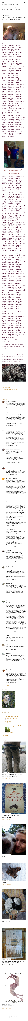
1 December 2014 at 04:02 (11, 525)
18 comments (8, 923)
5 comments (7, 778)
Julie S (7, 644)
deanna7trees (9, 401)
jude (7, 412)
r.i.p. (3, 856)
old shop (16, 9)
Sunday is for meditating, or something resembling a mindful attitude (13, 962)
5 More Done (9, 732)
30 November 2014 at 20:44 (11, 425)
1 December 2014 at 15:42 (11, 563)
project (12, 389)
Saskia (7, 600)
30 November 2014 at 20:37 (11, 408)
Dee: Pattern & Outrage (12, 716)
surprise (15, 389)
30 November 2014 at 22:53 (11, 445)
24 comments (8, 858)
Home (3, 9)
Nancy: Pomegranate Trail (13, 726)
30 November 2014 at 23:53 (11, 474)
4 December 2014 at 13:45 (11, 682)
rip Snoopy (6, 921)
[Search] (25, 2)
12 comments (8, 1008)
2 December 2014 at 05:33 (11, 640)
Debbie (8, 583)
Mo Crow (8, 566)
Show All (5, 735)
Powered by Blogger (15, 1016)
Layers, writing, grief (11, 718)
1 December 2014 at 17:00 (11, 579)
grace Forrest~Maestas (11, 449)
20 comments (8, 819)
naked (4, 882)
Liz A (7, 468)
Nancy (7, 429)
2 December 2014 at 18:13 (11, 666)
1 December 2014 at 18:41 (11, 631)
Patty (7, 550)
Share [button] (3, 387)
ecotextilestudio (10, 478)
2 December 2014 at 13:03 (11, 649)
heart (10, 389)
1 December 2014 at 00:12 (11, 498)
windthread (8, 721)
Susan (7, 670)
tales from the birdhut (10, 5)
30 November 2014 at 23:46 (11, 464)
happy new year (8, 1006)
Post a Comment (6, 685)
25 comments (8, 884)
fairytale (6, 389)
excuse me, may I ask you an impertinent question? (12, 775)
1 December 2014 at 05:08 (11, 546)
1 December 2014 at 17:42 (11, 596)
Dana (7, 635)
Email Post (7, 387)
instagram (9, 9)
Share (6, 722)
